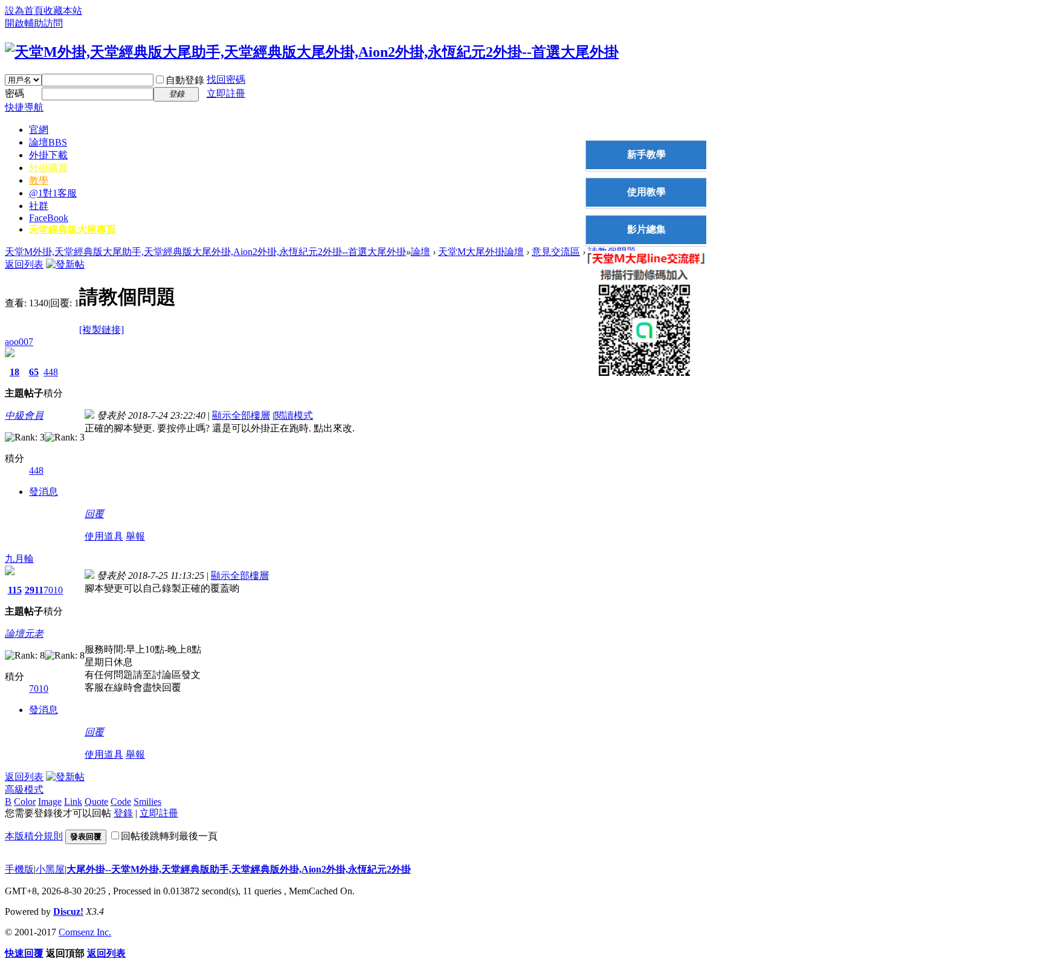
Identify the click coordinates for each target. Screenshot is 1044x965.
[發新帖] (65, 264)
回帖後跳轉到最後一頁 (169, 836)
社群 (38, 206)
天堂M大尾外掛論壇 (481, 252)
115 (15, 590)
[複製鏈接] (101, 329)
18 (14, 372)
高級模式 (24, 789)
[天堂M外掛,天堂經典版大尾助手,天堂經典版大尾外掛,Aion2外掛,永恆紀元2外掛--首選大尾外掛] (312, 52)
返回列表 (24, 264)
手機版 (19, 869)
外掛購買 (48, 168)
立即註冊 (226, 93)
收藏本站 (63, 10)
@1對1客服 (53, 193)
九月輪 (19, 559)
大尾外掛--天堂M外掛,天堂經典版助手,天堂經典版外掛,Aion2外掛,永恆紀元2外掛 (238, 869)
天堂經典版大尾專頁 (72, 229)
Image (50, 801)
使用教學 (646, 192)
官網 (38, 129)
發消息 (43, 491)
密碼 (14, 93)
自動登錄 (185, 80)
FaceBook (48, 218)
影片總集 (646, 229)
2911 (34, 590)
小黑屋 (50, 869)
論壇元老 (24, 633)
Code (121, 801)
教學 (38, 180)
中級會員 (24, 415)
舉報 (135, 536)
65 (34, 372)
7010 (53, 590)
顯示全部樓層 (241, 415)
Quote (96, 801)
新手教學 (646, 154)
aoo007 (19, 342)
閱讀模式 (293, 415)
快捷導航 (24, 107)
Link (73, 801)
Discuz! (68, 911)
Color (25, 801)
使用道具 (104, 536)
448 (51, 372)
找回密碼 (226, 79)
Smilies (147, 801)
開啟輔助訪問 (34, 23)
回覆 (94, 514)
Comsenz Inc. (85, 932)
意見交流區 (556, 252)
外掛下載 (48, 155)
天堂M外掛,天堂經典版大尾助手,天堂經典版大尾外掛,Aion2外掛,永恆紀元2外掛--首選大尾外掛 (205, 252)
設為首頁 (24, 10)
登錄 (123, 813)
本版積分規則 (34, 836)
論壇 (48, 142)
